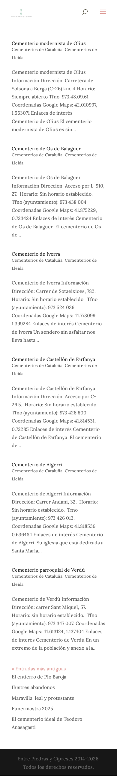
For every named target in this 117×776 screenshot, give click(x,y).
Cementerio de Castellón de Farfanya (53, 359)
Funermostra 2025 (32, 708)
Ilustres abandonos (33, 687)
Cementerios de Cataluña (37, 49)
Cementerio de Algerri (37, 465)
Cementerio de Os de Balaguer (46, 149)
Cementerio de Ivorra (36, 254)
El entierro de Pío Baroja (39, 677)
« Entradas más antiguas (39, 669)
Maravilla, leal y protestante (43, 698)
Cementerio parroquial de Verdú (48, 570)
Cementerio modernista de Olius (49, 43)
